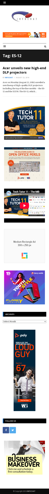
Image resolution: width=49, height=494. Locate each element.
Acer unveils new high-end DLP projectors (24, 70)
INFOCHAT (31, 491)
